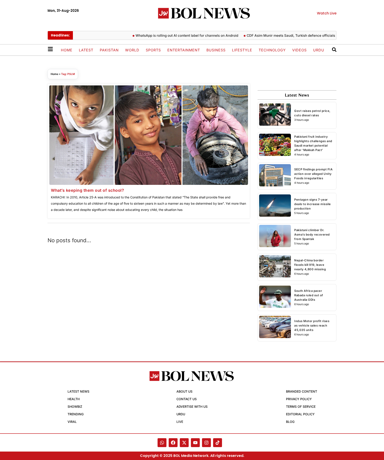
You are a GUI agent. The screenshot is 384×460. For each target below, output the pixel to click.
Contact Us (186, 399)
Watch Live (326, 13)
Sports (153, 50)
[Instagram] (206, 442)
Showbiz (75, 406)
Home (66, 50)
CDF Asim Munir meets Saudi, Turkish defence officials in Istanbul (290, 35)
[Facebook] (173, 442)
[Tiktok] (217, 442)
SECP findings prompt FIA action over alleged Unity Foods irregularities (313, 173)
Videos (299, 50)
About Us (184, 391)
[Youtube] (195, 442)
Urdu (318, 50)
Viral (72, 422)
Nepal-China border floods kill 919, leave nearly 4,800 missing (310, 264)
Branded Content (301, 391)
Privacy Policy (299, 399)
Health (74, 399)
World (132, 50)
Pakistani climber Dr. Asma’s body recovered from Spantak (312, 234)
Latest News (78, 391)
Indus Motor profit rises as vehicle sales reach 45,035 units (311, 325)
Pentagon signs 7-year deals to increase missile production (312, 204)
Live (179, 422)
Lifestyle (242, 50)
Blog (290, 422)
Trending (76, 414)
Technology (272, 50)
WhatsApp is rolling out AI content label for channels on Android (177, 35)
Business (216, 50)
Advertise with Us (192, 406)
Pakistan (109, 50)
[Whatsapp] (162, 442)
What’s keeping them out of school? (87, 190)
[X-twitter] (184, 442)
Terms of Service (301, 406)
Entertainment (183, 50)
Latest (86, 50)
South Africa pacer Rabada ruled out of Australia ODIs (308, 295)
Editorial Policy (300, 414)
